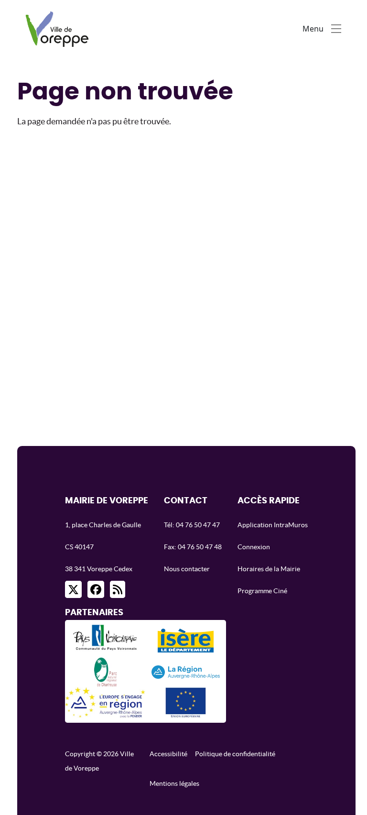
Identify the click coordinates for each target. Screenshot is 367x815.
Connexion (253, 547)
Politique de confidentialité (235, 754)
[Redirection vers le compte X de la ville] (73, 589)
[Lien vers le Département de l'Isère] (186, 640)
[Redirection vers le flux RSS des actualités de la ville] (117, 589)
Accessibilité (168, 754)
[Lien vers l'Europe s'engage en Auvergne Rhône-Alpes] (105, 702)
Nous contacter (187, 569)
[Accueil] (59, 28)
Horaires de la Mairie (268, 569)
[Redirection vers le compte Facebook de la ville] (95, 589)
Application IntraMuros (272, 525)
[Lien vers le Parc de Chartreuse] (105, 671)
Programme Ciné (262, 591)
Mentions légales (174, 783)
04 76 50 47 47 (198, 525)
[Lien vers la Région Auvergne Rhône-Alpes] (185, 671)
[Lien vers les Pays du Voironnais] (105, 640)
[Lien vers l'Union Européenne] (185, 702)
